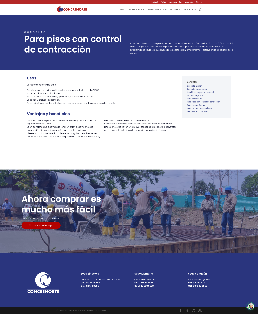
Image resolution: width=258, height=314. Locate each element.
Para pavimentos (194, 98)
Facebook (154, 2)
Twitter (163, 2)
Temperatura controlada (197, 111)
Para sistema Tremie (196, 105)
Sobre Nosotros (134, 9)
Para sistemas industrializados (200, 108)
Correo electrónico (186, 2)
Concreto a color (194, 86)
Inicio (121, 9)
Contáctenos (190, 9)
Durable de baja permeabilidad (200, 92)
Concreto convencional (197, 89)
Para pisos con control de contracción (203, 101)
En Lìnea (174, 9)
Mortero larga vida (195, 95)
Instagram (173, 2)
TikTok (199, 2)
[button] (250, 306)
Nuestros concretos (157, 9)
